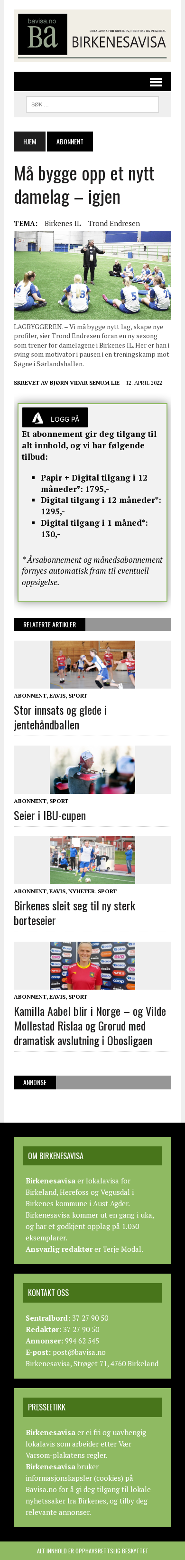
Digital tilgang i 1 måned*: (94, 522)
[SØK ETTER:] (92, 103)
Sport (77, 695)
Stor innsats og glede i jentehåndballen (60, 717)
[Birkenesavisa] (92, 35)
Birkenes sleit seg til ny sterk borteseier (74, 912)
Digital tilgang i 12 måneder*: (101, 499)
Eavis (57, 695)
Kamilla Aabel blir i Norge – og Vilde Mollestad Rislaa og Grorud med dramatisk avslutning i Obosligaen (90, 1025)
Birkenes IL (63, 223)
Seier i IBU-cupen (50, 814)
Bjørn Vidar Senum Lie (85, 382)
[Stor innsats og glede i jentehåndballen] (92, 682)
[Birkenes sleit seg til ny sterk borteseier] (92, 877)
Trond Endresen (114, 223)
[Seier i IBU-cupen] (92, 787)
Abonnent (30, 695)
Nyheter (81, 891)
